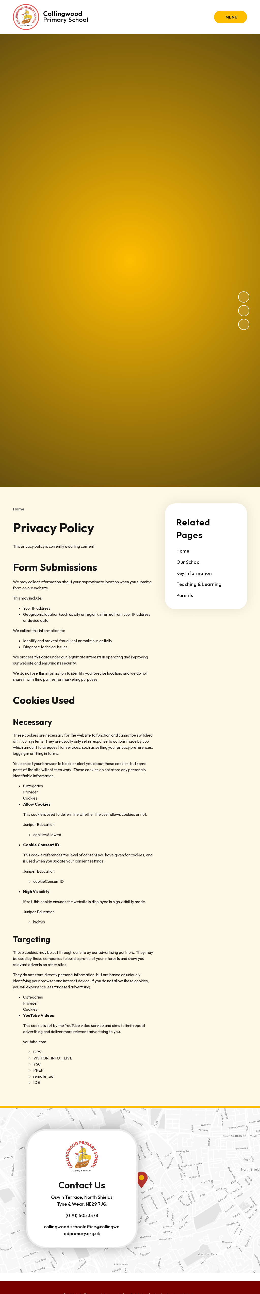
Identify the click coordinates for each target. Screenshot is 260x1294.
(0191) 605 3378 (82, 1215)
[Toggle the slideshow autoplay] (243, 324)
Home (18, 508)
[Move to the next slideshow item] (243, 297)
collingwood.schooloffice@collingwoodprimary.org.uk (82, 1230)
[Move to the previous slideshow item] (243, 310)
